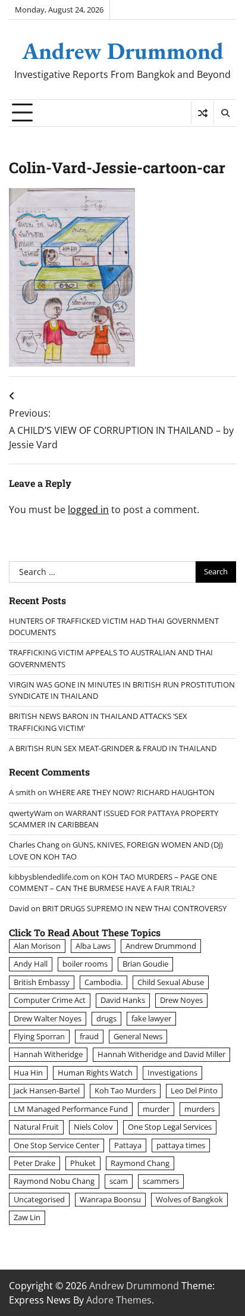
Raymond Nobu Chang (54, 1181)
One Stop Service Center (56, 1145)
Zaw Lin (27, 1217)
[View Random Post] (202, 113)
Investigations (172, 1072)
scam (118, 1181)
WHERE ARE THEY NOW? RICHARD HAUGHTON (132, 792)
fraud (89, 1036)
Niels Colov (93, 1126)
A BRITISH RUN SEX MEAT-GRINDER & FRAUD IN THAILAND (112, 748)
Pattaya (128, 1145)
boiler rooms (85, 963)
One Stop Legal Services (170, 1126)
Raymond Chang (140, 1163)
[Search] (224, 113)
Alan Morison (37, 945)
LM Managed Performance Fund (71, 1109)
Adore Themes (119, 1299)
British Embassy (42, 982)
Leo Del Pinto (194, 1090)
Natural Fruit (36, 1126)
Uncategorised (39, 1199)
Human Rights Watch (95, 1072)
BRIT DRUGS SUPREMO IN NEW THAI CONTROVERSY (134, 908)
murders (199, 1109)
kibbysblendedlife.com (49, 876)
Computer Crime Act (50, 1000)
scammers (161, 1181)
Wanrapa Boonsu (110, 1199)
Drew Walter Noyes (47, 1018)
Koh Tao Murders (125, 1090)
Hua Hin (28, 1072)
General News (138, 1036)
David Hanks (122, 1000)
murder (156, 1109)
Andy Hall (31, 963)
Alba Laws (93, 945)
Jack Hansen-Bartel (47, 1090)
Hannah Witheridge (48, 1054)
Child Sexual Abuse (170, 982)
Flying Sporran (39, 1036)
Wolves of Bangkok (189, 1199)
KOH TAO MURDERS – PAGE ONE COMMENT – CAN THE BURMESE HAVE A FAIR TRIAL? (113, 882)
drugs (106, 1018)
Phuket (83, 1163)
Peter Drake (34, 1163)
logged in (88, 509)
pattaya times (180, 1145)
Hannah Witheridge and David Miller (161, 1054)
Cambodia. (103, 982)
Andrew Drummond (123, 50)
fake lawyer (151, 1018)
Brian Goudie (145, 963)
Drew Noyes (181, 1000)
